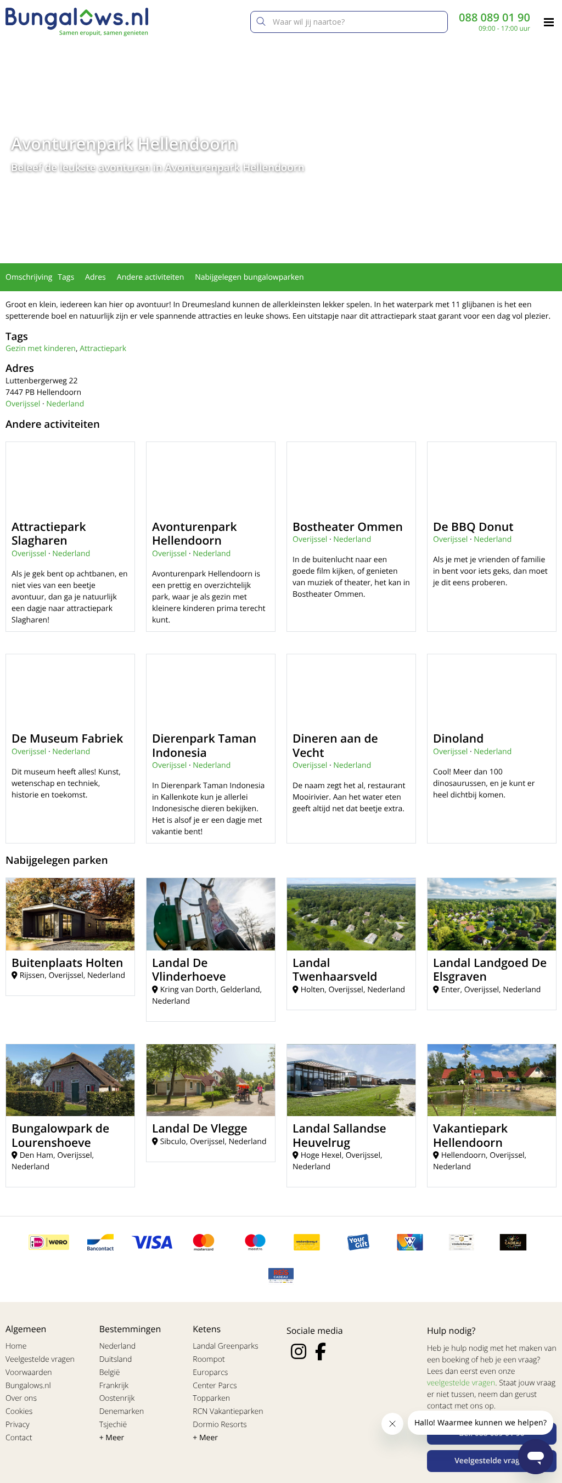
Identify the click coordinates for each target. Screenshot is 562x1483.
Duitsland (115, 1359)
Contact (18, 1438)
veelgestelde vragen (461, 1383)
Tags (66, 277)
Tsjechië (113, 1424)
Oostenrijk (117, 1398)
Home (15, 1346)
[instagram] (298, 1351)
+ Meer (112, 1438)
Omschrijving (28, 277)
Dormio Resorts (219, 1424)
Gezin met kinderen (40, 348)
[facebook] (320, 1351)
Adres (95, 277)
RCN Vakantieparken (228, 1411)
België (109, 1372)
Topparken (211, 1398)
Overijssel (22, 404)
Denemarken (121, 1411)
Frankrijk (114, 1385)
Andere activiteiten (150, 277)
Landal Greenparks (225, 1346)
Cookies (18, 1411)
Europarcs (210, 1372)
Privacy (17, 1424)
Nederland (65, 404)
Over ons (21, 1398)
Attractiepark (103, 348)
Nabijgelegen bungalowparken (249, 277)
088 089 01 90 (494, 17)
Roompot (208, 1359)
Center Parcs (215, 1385)
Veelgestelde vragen (40, 1359)
